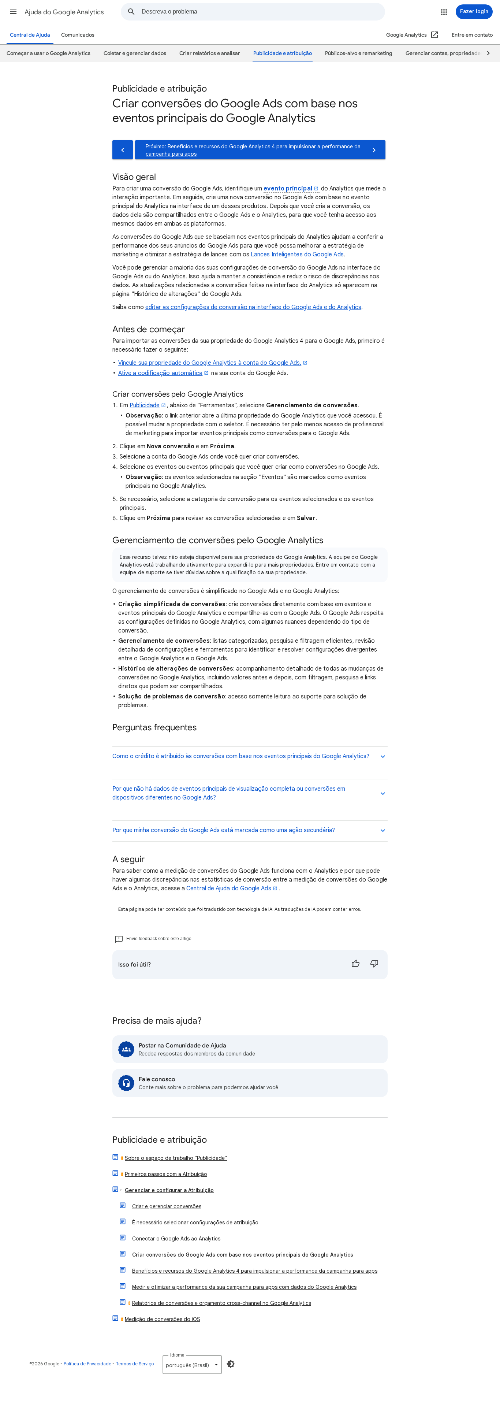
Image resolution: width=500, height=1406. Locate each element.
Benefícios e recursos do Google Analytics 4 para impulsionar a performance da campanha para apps (254, 1271)
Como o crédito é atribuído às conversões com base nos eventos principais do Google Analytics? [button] (240, 756)
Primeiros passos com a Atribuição (166, 1174)
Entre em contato (472, 35)
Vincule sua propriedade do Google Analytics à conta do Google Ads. (209, 363)
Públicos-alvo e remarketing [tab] (358, 53)
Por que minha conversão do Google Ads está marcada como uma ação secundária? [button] (223, 830)
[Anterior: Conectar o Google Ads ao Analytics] (122, 149)
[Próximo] (485, 53)
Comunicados (77, 35)
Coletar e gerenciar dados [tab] (135, 53)
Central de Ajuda (30, 35)
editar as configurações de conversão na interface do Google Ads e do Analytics (253, 307)
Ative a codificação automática (160, 373)
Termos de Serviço (135, 1363)
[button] (13, 12)
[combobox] (263, 11)
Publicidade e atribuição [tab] (282, 53)
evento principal (288, 188)
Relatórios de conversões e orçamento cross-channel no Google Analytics (221, 1303)
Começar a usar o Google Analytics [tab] (48, 53)
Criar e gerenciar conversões (166, 1206)
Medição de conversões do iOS (162, 1319)
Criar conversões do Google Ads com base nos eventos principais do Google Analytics (242, 1254)
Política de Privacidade (87, 1363)
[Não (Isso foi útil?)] (374, 964)
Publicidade (145, 405)
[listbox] (192, 1364)
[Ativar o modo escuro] (230, 1364)
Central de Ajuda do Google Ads (228, 888)
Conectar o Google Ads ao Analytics (176, 1238)
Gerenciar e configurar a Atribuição (169, 1190)
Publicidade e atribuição (159, 1140)
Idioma (177, 1355)
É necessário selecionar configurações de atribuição (195, 1222)
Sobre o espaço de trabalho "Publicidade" (176, 1158)
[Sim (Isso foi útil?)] (355, 964)
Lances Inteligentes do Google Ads (297, 254)
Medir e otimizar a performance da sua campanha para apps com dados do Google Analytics (244, 1287)
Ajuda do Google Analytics (64, 12)
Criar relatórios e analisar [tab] (209, 53)
